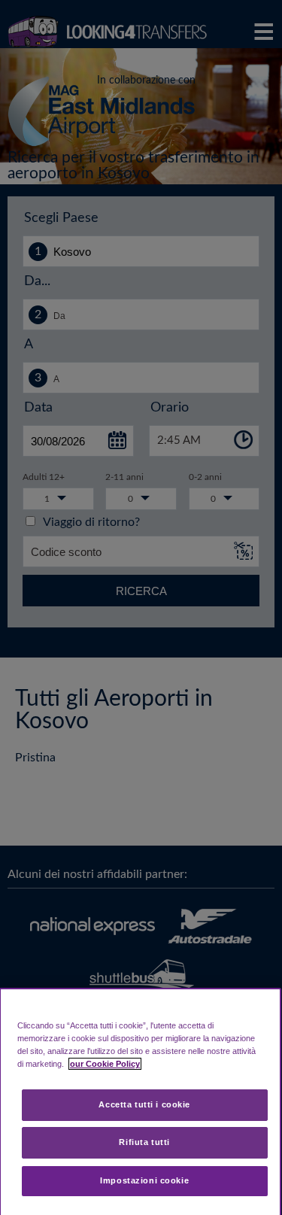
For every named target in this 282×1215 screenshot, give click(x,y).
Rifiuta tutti (144, 1142)
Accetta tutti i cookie (144, 1104)
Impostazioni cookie (144, 1180)
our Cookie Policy (105, 1063)
